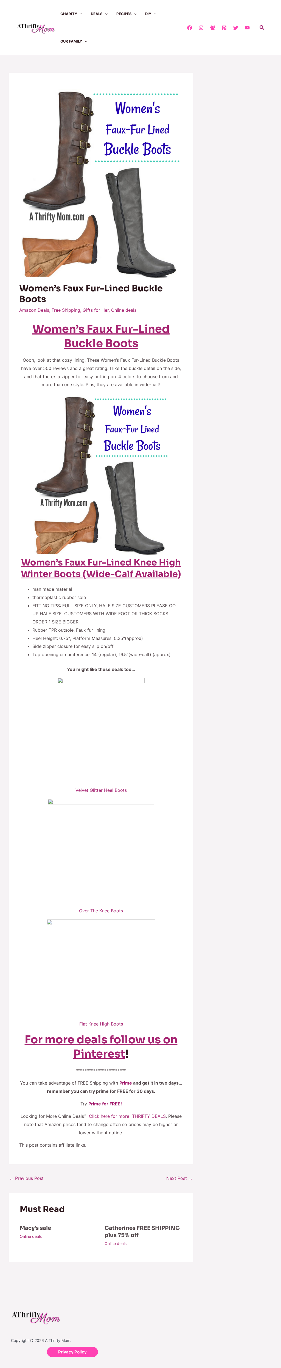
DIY (148, 14)
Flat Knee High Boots (101, 1024)
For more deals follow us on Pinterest (101, 1047)
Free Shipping (66, 310)
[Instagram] (201, 27)
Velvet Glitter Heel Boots (101, 790)
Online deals (123, 310)
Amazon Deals (34, 310)
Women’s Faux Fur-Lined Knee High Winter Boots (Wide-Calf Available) (101, 568)
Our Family (71, 41)
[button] (79, 13)
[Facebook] (189, 27)
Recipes (124, 14)
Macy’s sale (35, 1228)
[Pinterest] (224, 27)
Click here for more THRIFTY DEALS (127, 1116)
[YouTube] (247, 27)
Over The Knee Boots (101, 910)
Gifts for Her (96, 310)
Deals (97, 14)
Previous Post (26, 1178)
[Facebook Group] (212, 27)
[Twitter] (235, 27)
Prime (125, 1083)
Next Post (179, 1178)
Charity (68, 14)
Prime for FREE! (105, 1104)
